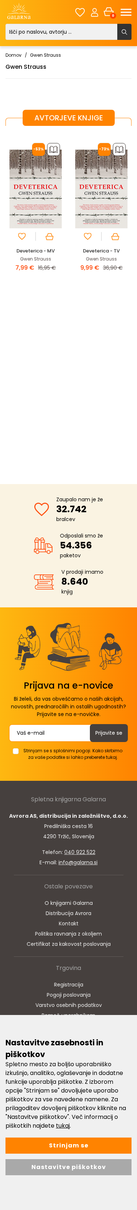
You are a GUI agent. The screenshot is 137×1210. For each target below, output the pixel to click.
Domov (13, 55)
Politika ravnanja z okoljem (68, 933)
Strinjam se (68, 1145)
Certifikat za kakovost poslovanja (69, 944)
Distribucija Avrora (68, 913)
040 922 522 (79, 852)
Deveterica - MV (35, 250)
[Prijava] (94, 12)
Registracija (68, 984)
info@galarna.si (78, 862)
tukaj (63, 1125)
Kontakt (69, 923)
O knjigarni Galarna (69, 903)
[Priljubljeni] (80, 12)
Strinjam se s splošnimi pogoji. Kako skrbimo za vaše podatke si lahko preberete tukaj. (72, 754)
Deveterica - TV (101, 250)
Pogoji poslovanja (69, 995)
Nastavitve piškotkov (68, 1167)
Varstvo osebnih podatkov (68, 1005)
